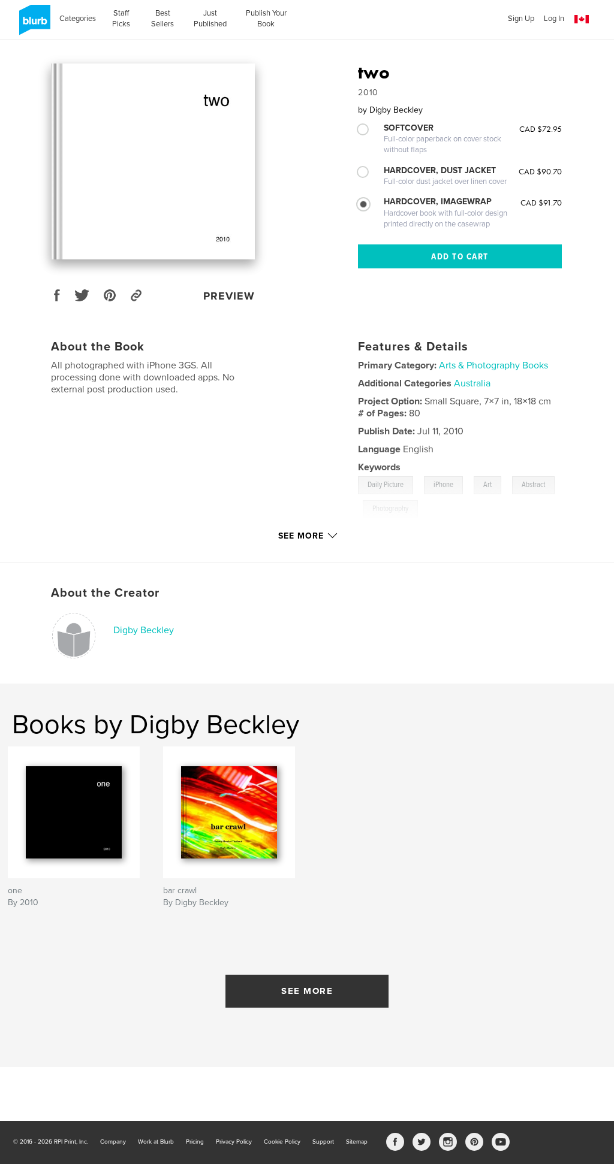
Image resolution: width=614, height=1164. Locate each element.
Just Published (210, 18)
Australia (472, 383)
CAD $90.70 (540, 171)
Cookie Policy (282, 1141)
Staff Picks (121, 18)
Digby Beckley (143, 630)
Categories (77, 18)
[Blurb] (33, 24)
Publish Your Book (266, 18)
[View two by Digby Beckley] (153, 161)
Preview (229, 296)
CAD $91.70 (541, 202)
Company (113, 1141)
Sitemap (357, 1141)
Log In (554, 18)
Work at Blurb (156, 1141)
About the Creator (105, 593)
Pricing (195, 1141)
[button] (581, 19)
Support (323, 1141)
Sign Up (521, 18)
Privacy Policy (234, 1141)
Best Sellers (162, 18)
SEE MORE (307, 990)
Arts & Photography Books (493, 365)
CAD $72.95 (540, 128)
